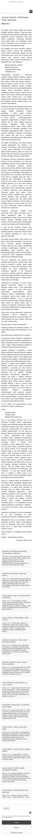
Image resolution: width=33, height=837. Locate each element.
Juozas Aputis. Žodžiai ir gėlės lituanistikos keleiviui (13, 769)
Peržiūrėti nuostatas (16, 832)
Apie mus (6, 808)
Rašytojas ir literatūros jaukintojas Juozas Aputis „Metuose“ (14, 552)
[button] (30, 813)
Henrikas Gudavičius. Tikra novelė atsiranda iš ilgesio (14, 641)
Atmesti (16, 827)
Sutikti (16, 822)
